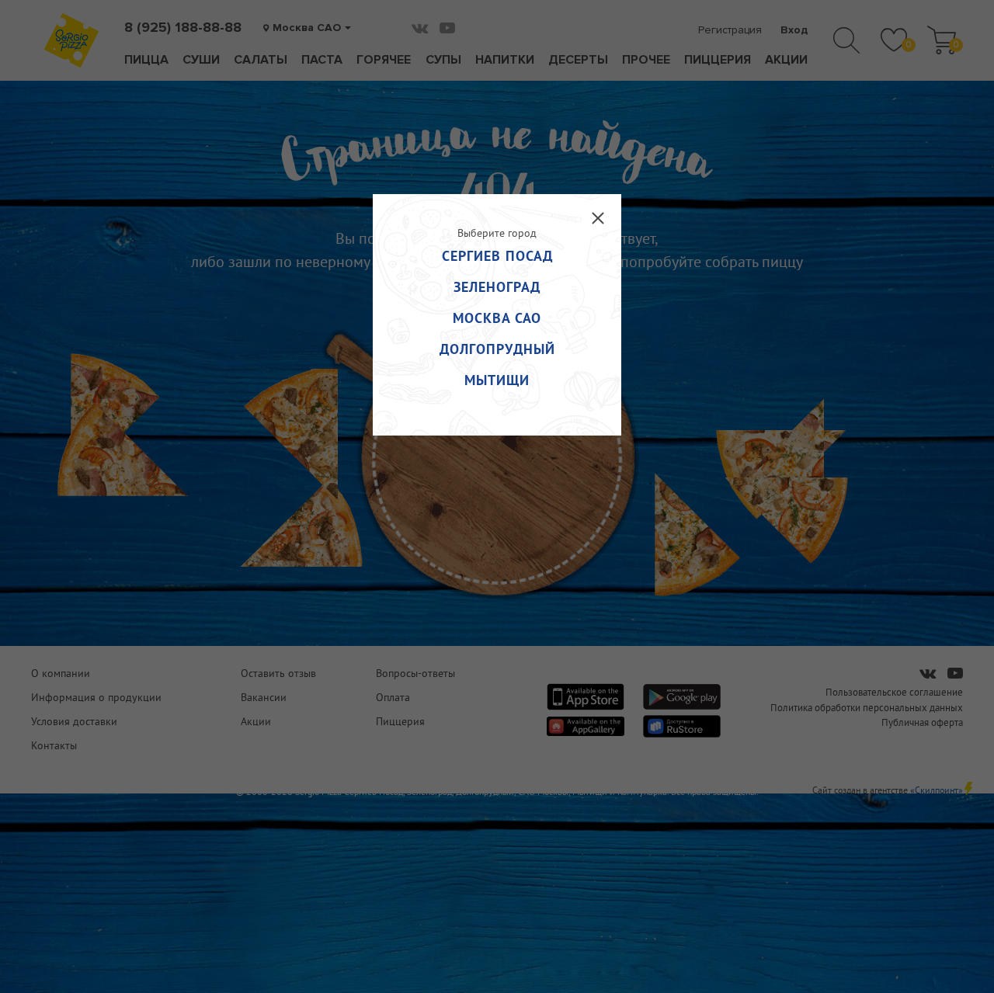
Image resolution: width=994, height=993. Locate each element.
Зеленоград (497, 287)
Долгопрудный (497, 349)
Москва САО (497, 318)
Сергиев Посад (497, 256)
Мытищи (497, 380)
